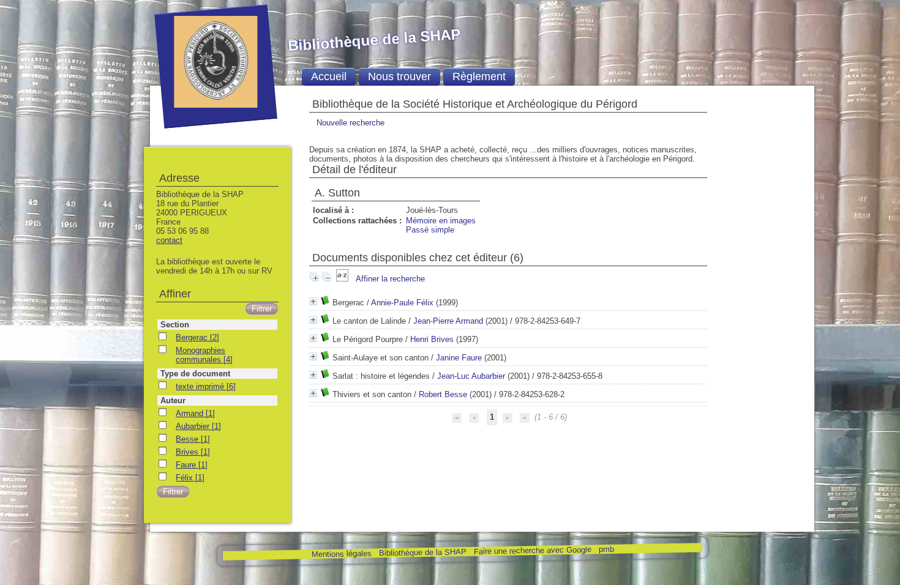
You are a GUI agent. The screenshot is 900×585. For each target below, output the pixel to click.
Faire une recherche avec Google (532, 550)
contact (169, 240)
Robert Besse (443, 394)
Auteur (173, 400)
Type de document (195, 373)
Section (174, 324)
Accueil (329, 76)
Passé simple (430, 229)
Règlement (479, 76)
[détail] (313, 301)
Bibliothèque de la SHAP (422, 552)
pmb (605, 549)
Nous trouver (399, 76)
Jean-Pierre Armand (448, 321)
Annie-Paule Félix (402, 302)
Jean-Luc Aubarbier (471, 376)
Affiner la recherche (390, 278)
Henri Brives (432, 339)
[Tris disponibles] (343, 278)
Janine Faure (459, 357)
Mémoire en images (441, 220)
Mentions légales (341, 554)
